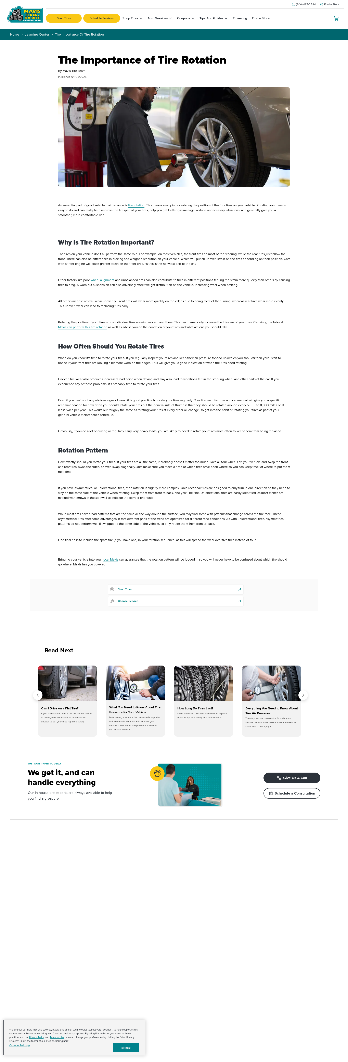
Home (14, 34)
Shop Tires (64, 18)
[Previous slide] (37, 695)
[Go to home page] (25, 14)
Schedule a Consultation (295, 793)
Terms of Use (57, 1037)
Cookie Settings (19, 1045)
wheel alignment (103, 280)
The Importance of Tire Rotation (79, 34)
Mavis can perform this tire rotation (82, 327)
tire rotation (136, 205)
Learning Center (37, 34)
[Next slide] (303, 695)
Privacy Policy (36, 1037)
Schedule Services (102, 18)
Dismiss (126, 1048)
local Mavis (110, 560)
